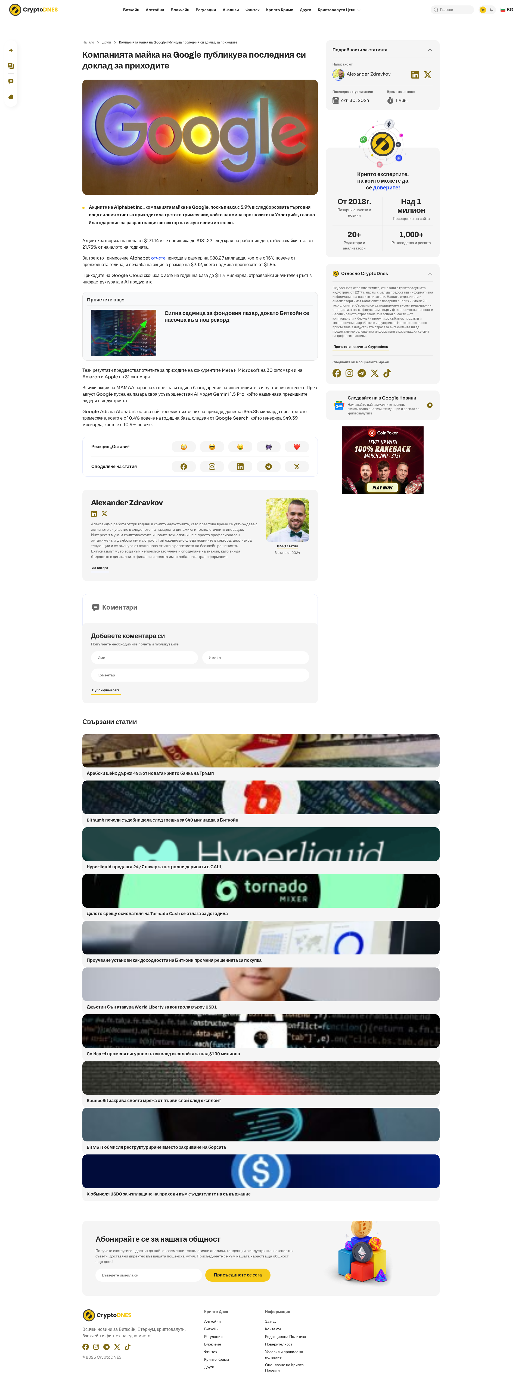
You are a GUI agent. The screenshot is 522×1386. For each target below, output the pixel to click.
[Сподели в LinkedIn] (240, 466)
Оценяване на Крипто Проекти (284, 1367)
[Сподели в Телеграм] (269, 466)
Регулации (213, 1336)
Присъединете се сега (238, 1275)
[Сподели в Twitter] (297, 466)
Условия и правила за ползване (284, 1354)
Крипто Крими (216, 1359)
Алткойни (212, 1321)
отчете (158, 258)
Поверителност (278, 1344)
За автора (100, 568)
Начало (88, 42)
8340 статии (287, 546)
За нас (270, 1321)
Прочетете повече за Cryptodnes (361, 347)
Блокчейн (212, 1344)
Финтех (210, 1351)
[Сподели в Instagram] (212, 466)
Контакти (273, 1328)
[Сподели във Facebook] (184, 466)
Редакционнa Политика (285, 1336)
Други (106, 42)
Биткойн (211, 1328)
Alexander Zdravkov (127, 502)
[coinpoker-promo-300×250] (383, 493)
